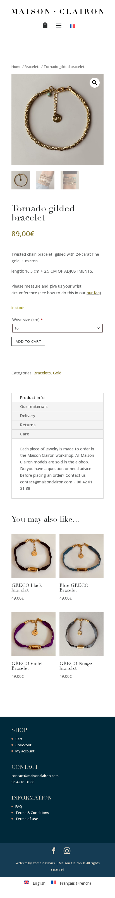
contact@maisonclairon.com (35, 775)
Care (24, 434)
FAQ (18, 806)
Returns (27, 424)
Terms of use (26, 818)
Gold (57, 373)
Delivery (27, 415)
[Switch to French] (73, 27)
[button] (95, 83)
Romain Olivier (44, 863)
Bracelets (32, 66)
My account (25, 751)
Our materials (33, 406)
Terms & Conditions (32, 812)
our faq (93, 292)
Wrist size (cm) (27, 319)
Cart (18, 738)
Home (16, 66)
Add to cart (28, 341)
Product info (32, 397)
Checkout (23, 744)
